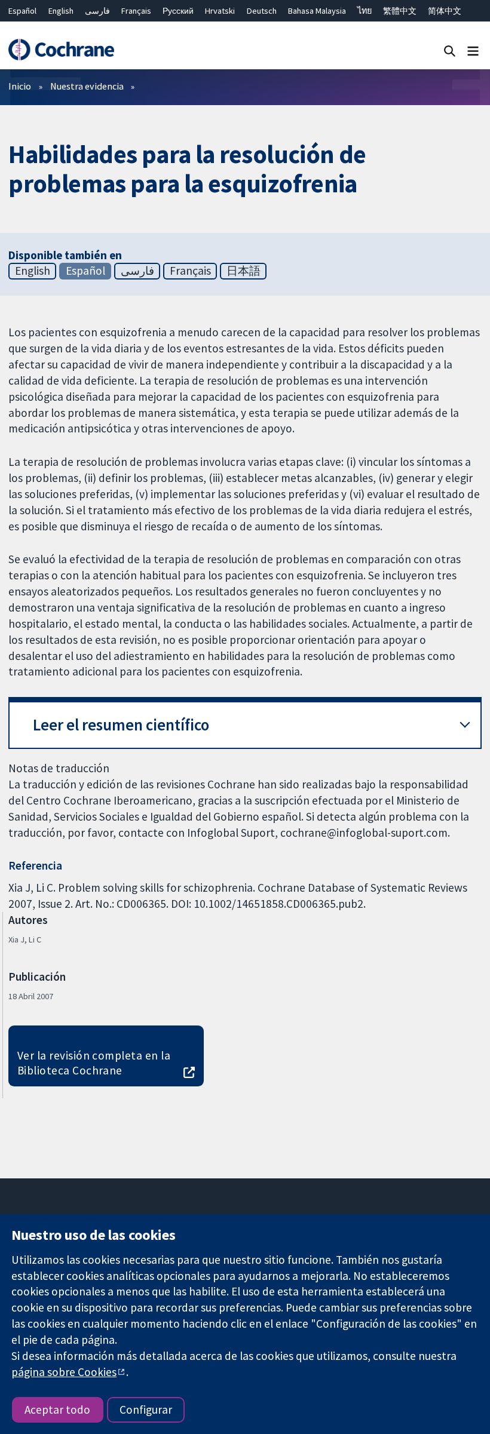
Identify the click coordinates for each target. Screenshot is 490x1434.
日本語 (243, 270)
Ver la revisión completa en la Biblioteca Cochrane (93, 1062)
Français (136, 10)
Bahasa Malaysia (317, 10)
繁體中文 (399, 10)
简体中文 (444, 10)
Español (22, 10)
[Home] (61, 50)
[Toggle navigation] (473, 50)
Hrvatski (220, 10)
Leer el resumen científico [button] (121, 725)
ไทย (364, 10)
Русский (178, 10)
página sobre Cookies (64, 1372)
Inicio (19, 86)
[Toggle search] (449, 50)
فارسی (97, 10)
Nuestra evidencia (87, 86)
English (61, 10)
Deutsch (262, 10)
